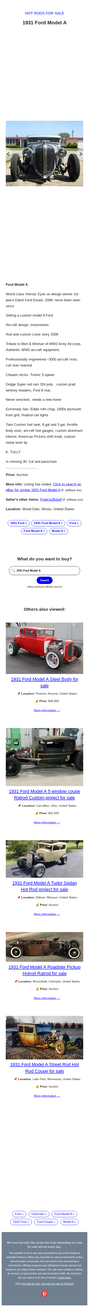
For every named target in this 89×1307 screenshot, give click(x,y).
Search (44, 580)
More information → (47, 710)
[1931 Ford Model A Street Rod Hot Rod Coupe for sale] (44, 1058)
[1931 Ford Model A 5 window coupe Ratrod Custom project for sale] (44, 785)
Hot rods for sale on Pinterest (57, 1283)
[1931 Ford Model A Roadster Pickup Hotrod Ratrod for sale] (44, 960)
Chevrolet (37, 1214)
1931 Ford (17, 523)
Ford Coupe (45, 1221)
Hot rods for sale (44, 13)
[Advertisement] (44, 74)
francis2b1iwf (51, 500)
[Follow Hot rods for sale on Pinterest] (44, 1295)
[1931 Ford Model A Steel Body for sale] (44, 673)
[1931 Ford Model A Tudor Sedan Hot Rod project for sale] (44, 876)
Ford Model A (33, 531)
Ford (73, 523)
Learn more (64, 1277)
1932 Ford (20, 1221)
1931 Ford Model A (47, 523)
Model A (57, 531)
